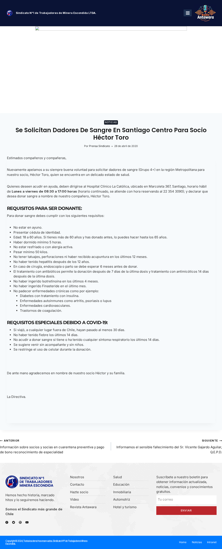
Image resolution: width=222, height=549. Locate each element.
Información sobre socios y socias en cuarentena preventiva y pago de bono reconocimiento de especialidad (52, 446)
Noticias (111, 122)
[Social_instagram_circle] (20, 522)
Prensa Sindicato (99, 146)
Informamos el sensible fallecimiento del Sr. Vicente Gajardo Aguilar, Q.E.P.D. (169, 446)
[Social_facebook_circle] (6, 522)
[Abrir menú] (188, 13)
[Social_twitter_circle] (13, 522)
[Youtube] (27, 522)
